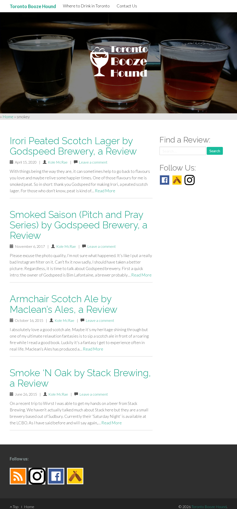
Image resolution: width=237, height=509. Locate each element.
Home (8, 116)
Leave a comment (93, 162)
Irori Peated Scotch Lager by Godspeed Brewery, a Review (73, 146)
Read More (105, 190)
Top (15, 506)
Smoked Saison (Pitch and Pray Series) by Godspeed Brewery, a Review (78, 225)
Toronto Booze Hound (209, 506)
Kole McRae (58, 162)
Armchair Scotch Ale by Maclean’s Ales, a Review (63, 304)
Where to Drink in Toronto (86, 5)
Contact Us (127, 5)
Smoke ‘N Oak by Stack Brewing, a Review (80, 378)
